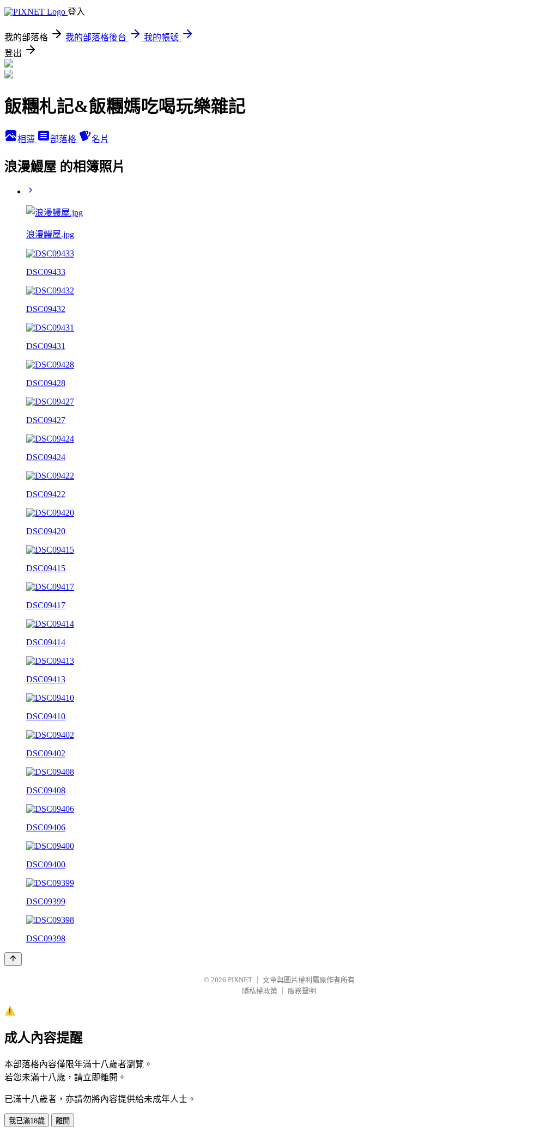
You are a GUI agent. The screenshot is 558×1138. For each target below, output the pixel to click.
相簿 (27, 139)
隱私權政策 (259, 991)
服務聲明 (302, 991)
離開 (63, 1121)
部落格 (64, 139)
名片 (100, 139)
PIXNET (240, 980)
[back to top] (13, 959)
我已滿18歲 (27, 1121)
